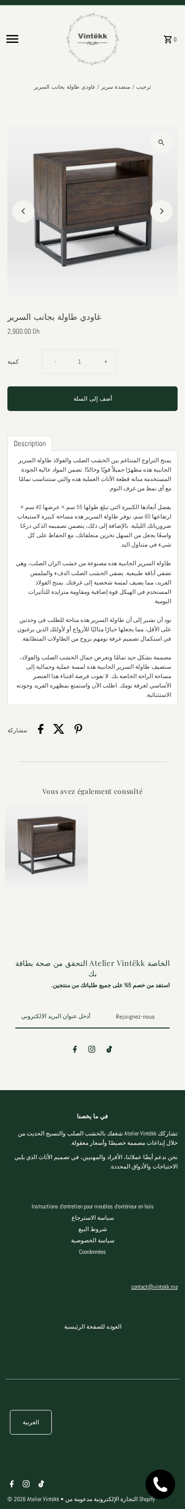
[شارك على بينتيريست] (78, 730)
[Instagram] (91, 1051)
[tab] (29, 443)
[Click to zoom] (161, 142)
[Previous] (23, 211)
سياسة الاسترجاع (93, 1218)
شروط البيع (92, 1229)
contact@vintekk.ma (154, 1287)
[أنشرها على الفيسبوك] (40, 730)
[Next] (161, 211)
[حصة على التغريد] (59, 730)
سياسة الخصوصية (92, 1240)
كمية (13, 362)
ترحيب (143, 86)
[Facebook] (75, 1051)
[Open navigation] (32, 39)
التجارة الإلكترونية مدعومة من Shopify (110, 1499)
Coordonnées (92, 1252)
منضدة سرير (115, 86)
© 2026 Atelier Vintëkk (34, 1499)
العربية (31, 1422)
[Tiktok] (109, 1051)
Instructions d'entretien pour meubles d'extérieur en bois (93, 1206)
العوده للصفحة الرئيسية (92, 1327)
